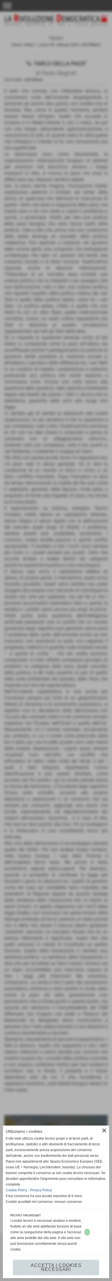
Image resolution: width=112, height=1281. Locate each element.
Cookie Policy (16, 1190)
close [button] (104, 1130)
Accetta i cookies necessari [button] (56, 1267)
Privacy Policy (41, 1190)
